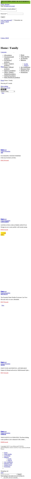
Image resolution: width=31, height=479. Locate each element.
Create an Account (10, 6)
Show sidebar (4, 86)
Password (4, 13)
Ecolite (26, 64)
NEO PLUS (4, 294)
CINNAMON (5, 222)
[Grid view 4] (5, 90)
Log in (2, 17)
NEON (3, 365)
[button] (10, 477)
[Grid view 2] (2, 90)
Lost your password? (6, 20)
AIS (2, 152)
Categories (3, 52)
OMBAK (3, 434)
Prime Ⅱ (26, 65)
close (2, 472)
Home (2, 80)
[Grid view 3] (4, 90)
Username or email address (8, 9)
